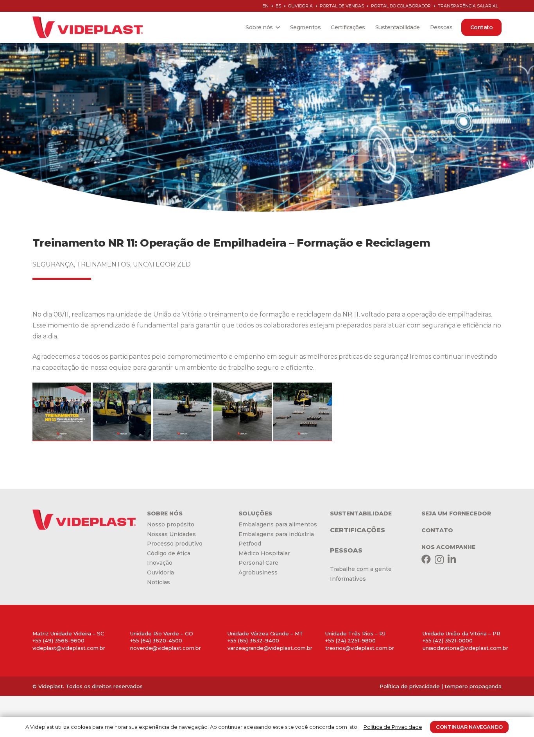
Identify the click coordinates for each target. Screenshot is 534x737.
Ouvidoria (300, 6)
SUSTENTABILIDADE (361, 513)
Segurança (53, 264)
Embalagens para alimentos (277, 524)
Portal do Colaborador (401, 6)
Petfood (249, 543)
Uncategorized (162, 264)
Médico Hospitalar (264, 553)
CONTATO (437, 530)
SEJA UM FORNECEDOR (456, 513)
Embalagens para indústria (276, 534)
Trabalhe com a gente (361, 568)
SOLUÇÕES (255, 513)
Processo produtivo (174, 543)
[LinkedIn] (452, 559)
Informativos (348, 578)
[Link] (87, 27)
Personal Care (258, 562)
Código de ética (168, 553)
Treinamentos (103, 264)
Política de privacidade (410, 686)
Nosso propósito (170, 524)
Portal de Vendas (342, 6)
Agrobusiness (258, 572)
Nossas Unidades (171, 534)
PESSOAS (346, 550)
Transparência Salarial (468, 6)
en (265, 6)
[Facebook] (426, 559)
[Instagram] (439, 560)
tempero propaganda (473, 686)
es (278, 6)
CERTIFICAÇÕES (357, 530)
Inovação (159, 562)
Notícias (158, 582)
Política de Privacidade (393, 727)
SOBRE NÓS (165, 513)
